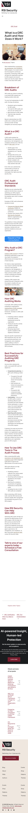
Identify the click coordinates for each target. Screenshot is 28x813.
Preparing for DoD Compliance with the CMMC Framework (11, 713)
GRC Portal (14, 26)
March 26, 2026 (18, 713)
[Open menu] (2, 16)
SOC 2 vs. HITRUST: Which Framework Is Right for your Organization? (11, 699)
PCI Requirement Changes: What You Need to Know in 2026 (11, 727)
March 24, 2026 (18, 727)
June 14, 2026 (18, 699)
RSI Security (9, 10)
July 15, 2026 (18, 682)
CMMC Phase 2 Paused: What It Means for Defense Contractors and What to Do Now (12, 682)
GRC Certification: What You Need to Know (8, 616)
